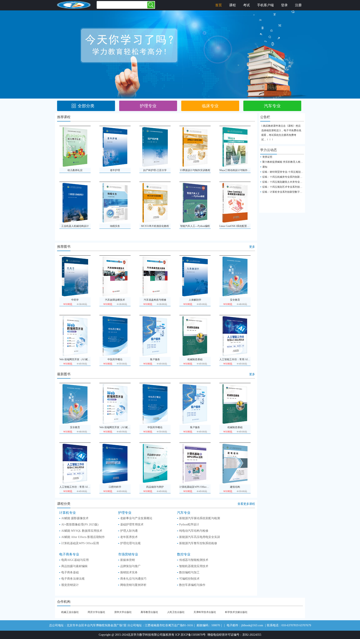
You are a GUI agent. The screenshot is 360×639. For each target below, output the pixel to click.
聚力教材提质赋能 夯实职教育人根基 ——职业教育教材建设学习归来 (300, 161)
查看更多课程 (246, 503)
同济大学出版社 (96, 612)
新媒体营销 (127, 559)
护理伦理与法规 (130, 543)
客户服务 (195, 427)
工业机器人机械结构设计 (75, 226)
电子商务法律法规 (73, 578)
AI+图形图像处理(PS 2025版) (80, 524)
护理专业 (148, 106)
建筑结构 (195, 299)
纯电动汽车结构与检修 (193, 530)
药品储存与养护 (115, 299)
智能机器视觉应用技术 (193, 566)
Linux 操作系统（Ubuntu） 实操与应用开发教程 (165, 359)
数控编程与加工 (189, 572)
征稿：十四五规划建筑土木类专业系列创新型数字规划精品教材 (297, 181)
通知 (264, 166)
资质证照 (267, 156)
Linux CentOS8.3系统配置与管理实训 (239, 226)
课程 (232, 5)
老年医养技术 (129, 537)
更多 (252, 246)
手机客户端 (265, 5)
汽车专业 (272, 106)
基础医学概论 (195, 359)
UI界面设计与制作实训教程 (195, 170)
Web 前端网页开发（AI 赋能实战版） (119, 427)
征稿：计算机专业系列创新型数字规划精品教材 (288, 191)
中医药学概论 (155, 427)
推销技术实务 (129, 572)
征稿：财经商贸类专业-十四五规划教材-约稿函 (288, 171)
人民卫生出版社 (176, 612)
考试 (246, 5)
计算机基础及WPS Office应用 (155, 299)
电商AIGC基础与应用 (75, 559)
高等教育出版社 (149, 612)
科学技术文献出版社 (236, 612)
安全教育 (75, 427)
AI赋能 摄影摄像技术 (75, 518)
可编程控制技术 (189, 578)
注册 (298, 5)
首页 (218, 5)
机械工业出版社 (70, 612)
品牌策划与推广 (130, 566)
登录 (284, 5)
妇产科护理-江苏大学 (155, 170)
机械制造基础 (235, 427)
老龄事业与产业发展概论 (136, 518)
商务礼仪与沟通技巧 (133, 578)
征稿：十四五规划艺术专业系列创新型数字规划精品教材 (293, 186)
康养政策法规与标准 (75, 359)
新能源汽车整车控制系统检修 (198, 543)
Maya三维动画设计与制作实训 (235, 170)
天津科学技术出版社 (205, 612)
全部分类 (86, 106)
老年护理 (115, 170)
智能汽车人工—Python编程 (195, 226)
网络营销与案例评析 (133, 584)
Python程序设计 (189, 524)
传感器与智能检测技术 (235, 359)
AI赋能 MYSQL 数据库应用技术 (81, 530)
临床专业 (210, 106)
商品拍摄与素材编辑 (74, 566)
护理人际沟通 (129, 530)
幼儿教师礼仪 (75, 170)
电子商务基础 (70, 572)
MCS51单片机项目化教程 (155, 226)
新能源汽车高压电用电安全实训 (199, 537)
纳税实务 (115, 226)
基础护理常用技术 (132, 524)
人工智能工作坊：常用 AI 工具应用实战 (81, 486)
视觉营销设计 (70, 584)
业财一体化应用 (115, 359)
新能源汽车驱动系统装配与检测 (236, 299)
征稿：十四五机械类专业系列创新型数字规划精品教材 (292, 176)
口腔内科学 (75, 299)
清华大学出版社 (123, 612)
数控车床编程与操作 (192, 584)
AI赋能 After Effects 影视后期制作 (83, 537)
